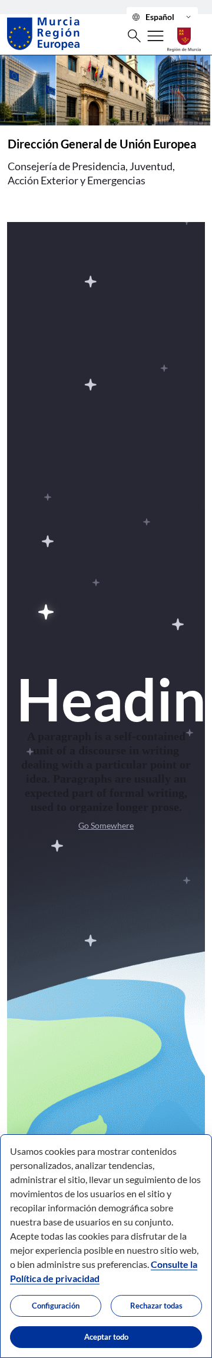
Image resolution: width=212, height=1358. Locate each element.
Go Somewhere (106, 825)
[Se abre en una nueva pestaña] (184, 33)
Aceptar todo (106, 1337)
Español (162, 17)
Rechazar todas (156, 1305)
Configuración (56, 1305)
